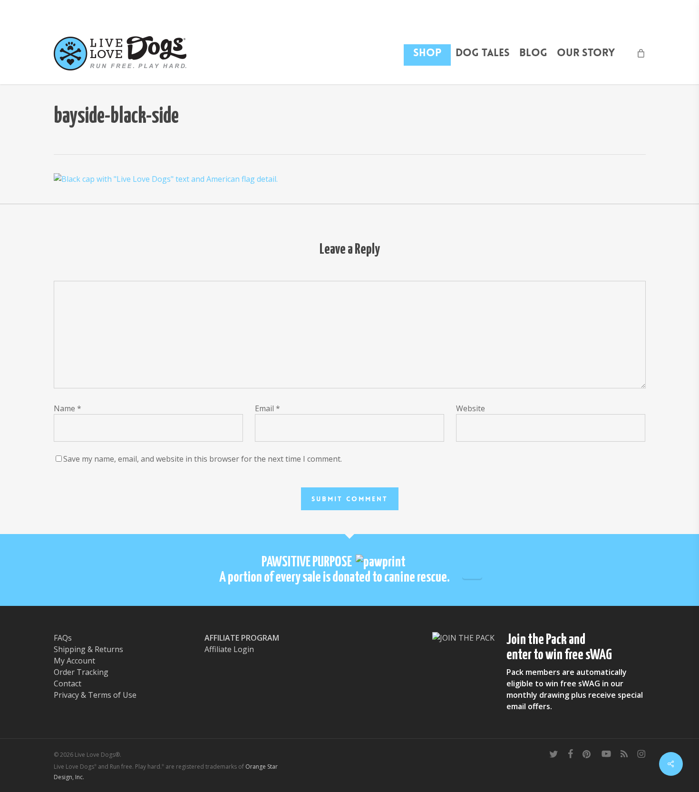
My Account (74, 660)
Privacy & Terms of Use (95, 695)
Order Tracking (81, 672)
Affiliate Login (229, 649)
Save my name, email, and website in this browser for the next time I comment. (202, 459)
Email (267, 408)
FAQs (63, 638)
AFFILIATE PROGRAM (241, 638)
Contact (67, 683)
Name (67, 408)
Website (470, 408)
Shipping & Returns (88, 649)
